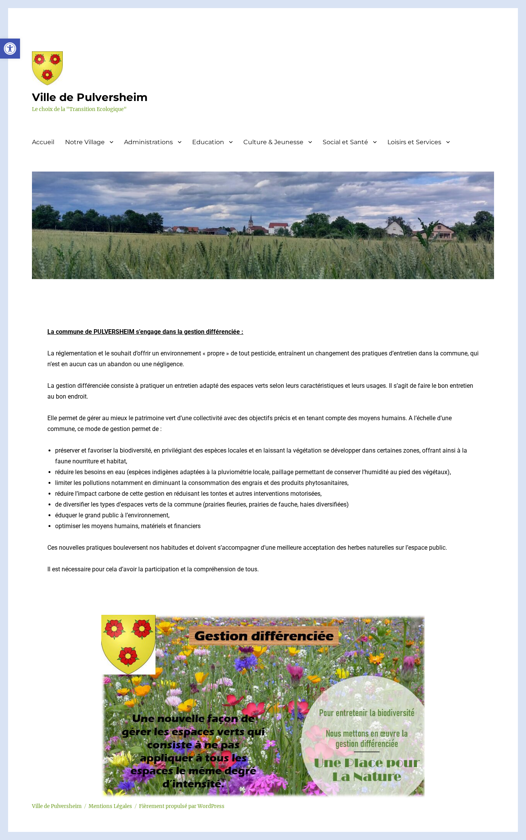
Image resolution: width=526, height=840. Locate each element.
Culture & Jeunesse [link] (273, 142)
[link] (10, 49)
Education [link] (208, 142)
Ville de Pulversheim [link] (89, 97)
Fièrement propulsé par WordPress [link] (181, 806)
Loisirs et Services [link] (414, 142)
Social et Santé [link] (345, 142)
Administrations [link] (148, 142)
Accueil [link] (43, 142)
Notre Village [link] (85, 142)
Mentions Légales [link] (110, 806)
